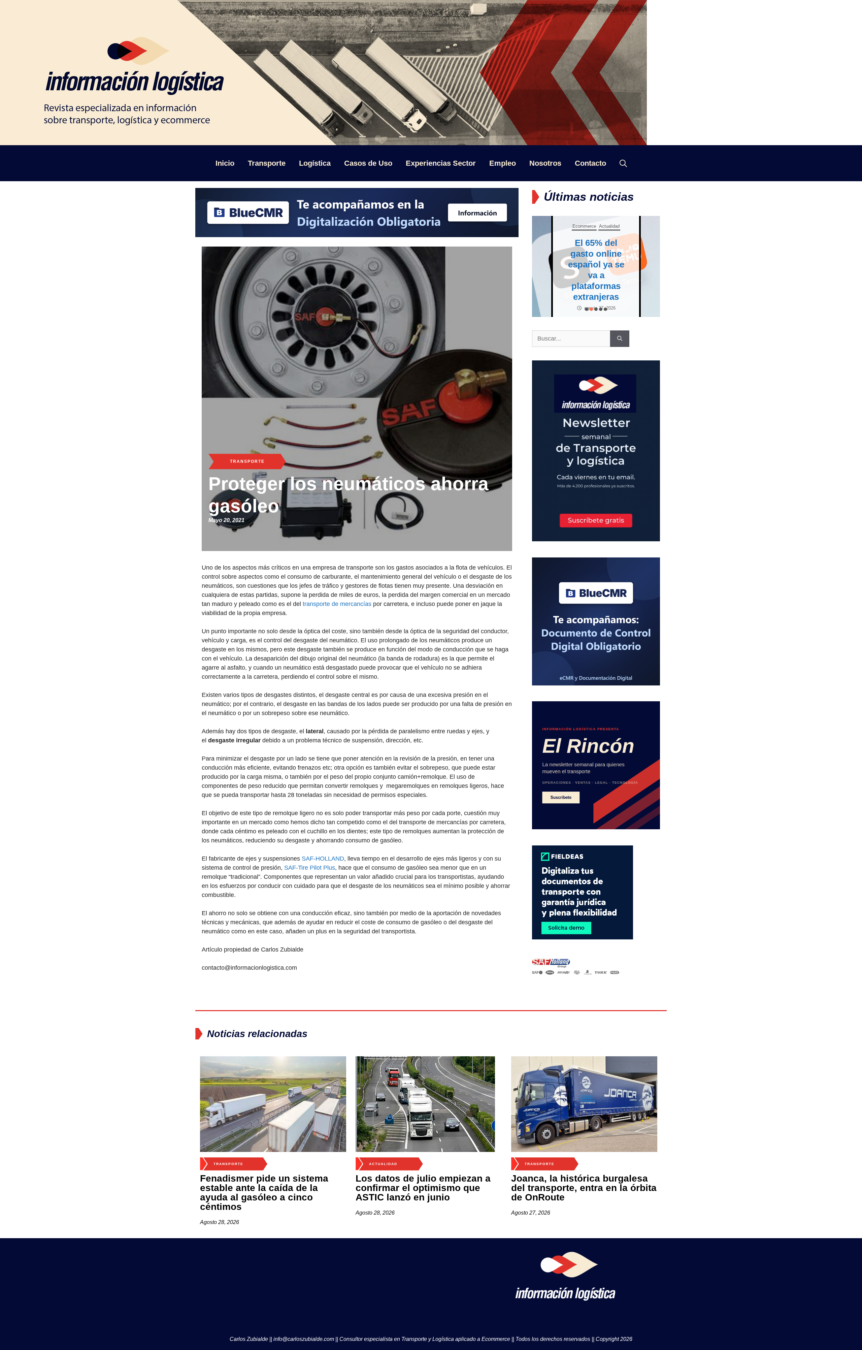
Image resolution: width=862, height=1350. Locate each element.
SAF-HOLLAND (323, 858)
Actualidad (383, 1164)
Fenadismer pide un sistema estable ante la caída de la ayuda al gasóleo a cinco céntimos (264, 1192)
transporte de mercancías (337, 604)
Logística (315, 163)
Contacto (590, 163)
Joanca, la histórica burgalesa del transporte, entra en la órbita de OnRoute (584, 1187)
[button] (586, 309)
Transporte (267, 163)
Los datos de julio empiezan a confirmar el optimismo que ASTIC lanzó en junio (423, 1187)
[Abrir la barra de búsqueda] (623, 163)
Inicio (225, 163)
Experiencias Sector (441, 163)
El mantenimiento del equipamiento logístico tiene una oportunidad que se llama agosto (596, 269)
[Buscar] (619, 338)
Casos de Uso (368, 163)
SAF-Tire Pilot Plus (309, 867)
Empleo (502, 163)
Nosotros (545, 163)
